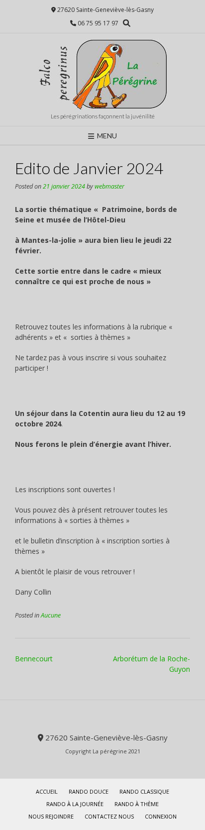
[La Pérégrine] (102, 74)
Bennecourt (34, 658)
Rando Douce (88, 791)
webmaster (109, 186)
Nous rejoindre (51, 816)
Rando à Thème (136, 804)
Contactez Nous (109, 816)
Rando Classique (144, 791)
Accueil (47, 791)
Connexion (161, 816)
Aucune (51, 615)
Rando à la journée (74, 804)
